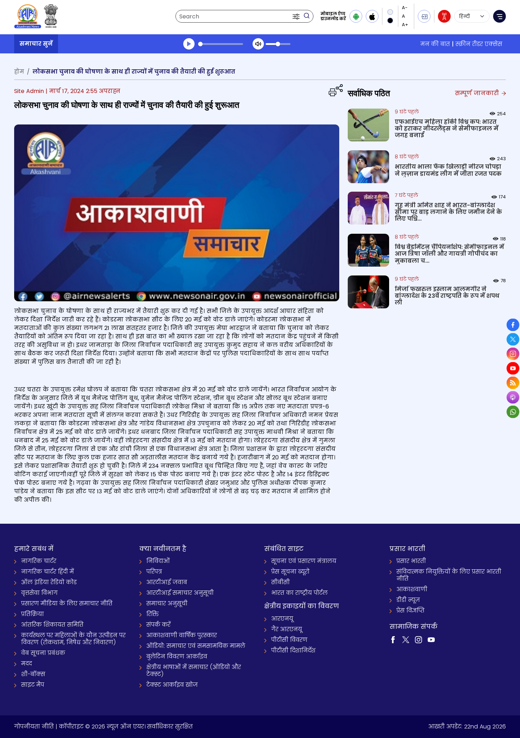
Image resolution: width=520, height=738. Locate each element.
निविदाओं (158, 561)
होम (19, 72)
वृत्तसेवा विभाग (39, 593)
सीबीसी (280, 582)
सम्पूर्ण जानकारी (478, 93)
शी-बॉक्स (33, 674)
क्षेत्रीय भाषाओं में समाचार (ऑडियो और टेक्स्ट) (193, 670)
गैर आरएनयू (286, 629)
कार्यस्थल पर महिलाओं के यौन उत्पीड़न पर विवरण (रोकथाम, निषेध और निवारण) (73, 638)
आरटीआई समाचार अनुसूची (180, 593)
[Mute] (258, 44)
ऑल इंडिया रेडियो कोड (49, 582)
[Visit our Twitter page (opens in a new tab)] (405, 639)
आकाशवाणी (412, 589)
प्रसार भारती (411, 561)
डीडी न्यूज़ (408, 600)
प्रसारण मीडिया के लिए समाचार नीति (66, 603)
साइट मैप (32, 685)
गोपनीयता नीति (34, 726)
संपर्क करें (158, 625)
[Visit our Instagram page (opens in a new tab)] (418, 639)
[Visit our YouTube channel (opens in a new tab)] (431, 639)
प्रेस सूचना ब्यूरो (290, 572)
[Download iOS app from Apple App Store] (372, 16)
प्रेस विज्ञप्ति (410, 610)
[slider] (220, 44)
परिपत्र (154, 572)
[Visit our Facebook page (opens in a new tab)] (393, 639)
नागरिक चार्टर (38, 561)
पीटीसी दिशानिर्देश (293, 650)
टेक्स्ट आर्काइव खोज (172, 685)
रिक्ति (152, 614)
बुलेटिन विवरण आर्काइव (176, 656)
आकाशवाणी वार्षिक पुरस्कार (181, 635)
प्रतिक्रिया (32, 614)
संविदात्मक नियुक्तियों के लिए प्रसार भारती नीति (449, 575)
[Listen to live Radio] (444, 16)
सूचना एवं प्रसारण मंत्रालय (303, 561)
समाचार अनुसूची (166, 603)
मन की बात (435, 44)
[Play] (189, 44)
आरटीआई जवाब (166, 582)
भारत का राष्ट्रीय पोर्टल (299, 593)
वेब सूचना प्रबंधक (43, 653)
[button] (297, 16)
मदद (26, 663)
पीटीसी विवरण (289, 640)
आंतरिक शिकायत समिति (52, 625)
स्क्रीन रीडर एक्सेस (479, 44)
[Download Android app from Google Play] (355, 16)
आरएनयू (282, 619)
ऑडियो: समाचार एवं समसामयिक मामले (195, 646)
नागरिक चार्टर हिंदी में (47, 572)
